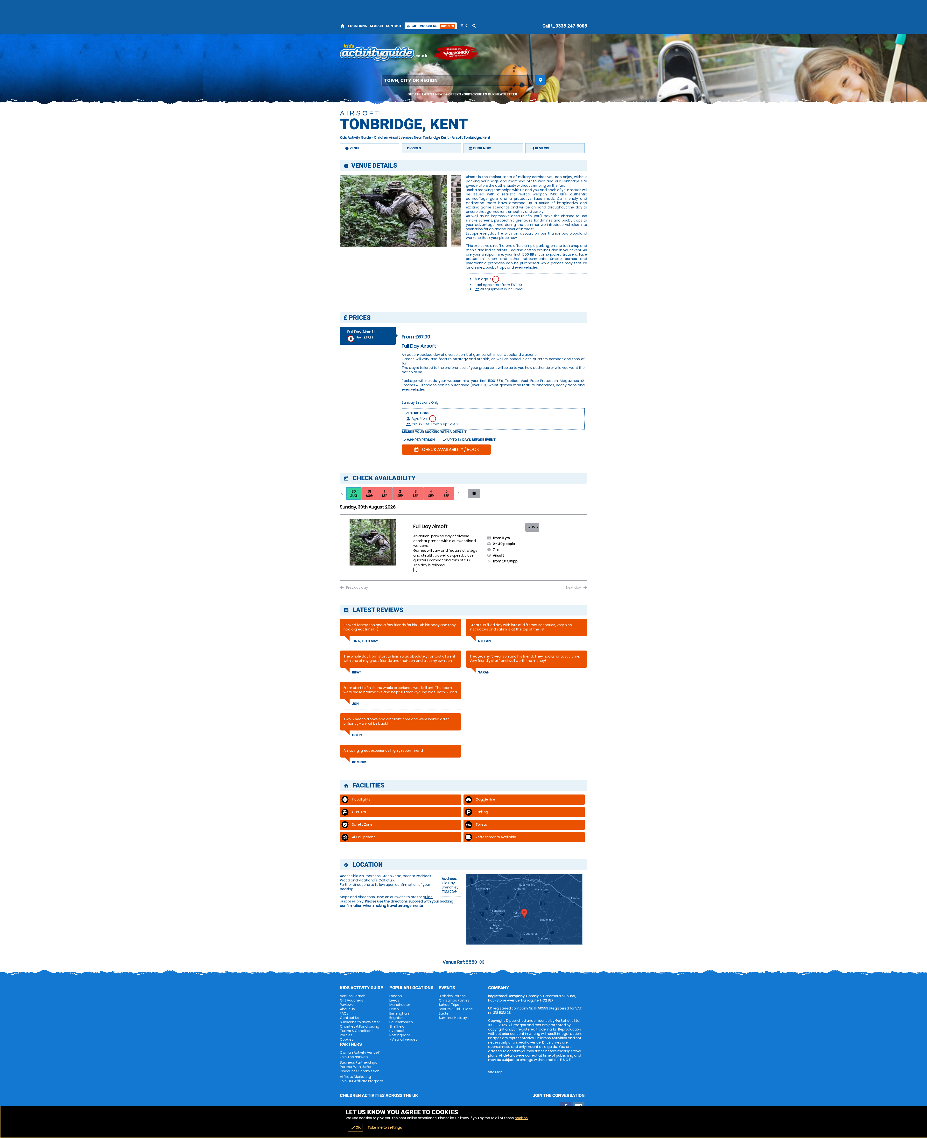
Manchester (399, 1004)
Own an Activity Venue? (360, 1054)
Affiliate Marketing (361, 1078)
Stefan (484, 641)
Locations (357, 26)
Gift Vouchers (430, 26)
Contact (394, 26)
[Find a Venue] (457, 80)
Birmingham (399, 1013)
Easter (444, 1013)
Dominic (359, 762)
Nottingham (399, 1035)
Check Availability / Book (446, 449)
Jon (355, 704)
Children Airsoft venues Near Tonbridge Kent (411, 137)
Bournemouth (401, 1022)
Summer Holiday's (454, 1017)
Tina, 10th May (365, 641)
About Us (347, 1009)
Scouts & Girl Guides (456, 1009)
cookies (521, 1118)
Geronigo (457, 53)
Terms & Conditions (356, 1030)
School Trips (449, 1004)
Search (376, 26)
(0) (466, 25)
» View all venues (403, 1039)
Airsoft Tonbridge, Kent (471, 137)
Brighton (396, 1017)
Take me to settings (385, 1127)
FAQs (344, 1013)
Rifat (356, 672)
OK (355, 1127)
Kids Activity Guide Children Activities (384, 53)
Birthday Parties (452, 996)
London (395, 996)
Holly (357, 735)
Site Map (495, 1072)
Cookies (346, 1039)
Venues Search (352, 996)
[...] (415, 569)
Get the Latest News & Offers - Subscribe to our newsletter (462, 94)
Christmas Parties (454, 1000)
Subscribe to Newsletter (360, 1022)
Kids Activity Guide (355, 137)
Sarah (484, 672)
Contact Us (349, 1017)
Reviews (347, 1004)
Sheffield (397, 1026)
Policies (346, 1035)
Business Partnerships (359, 1067)
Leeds (394, 1000)
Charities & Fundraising (359, 1026)
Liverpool (396, 1030)
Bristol (394, 1009)
